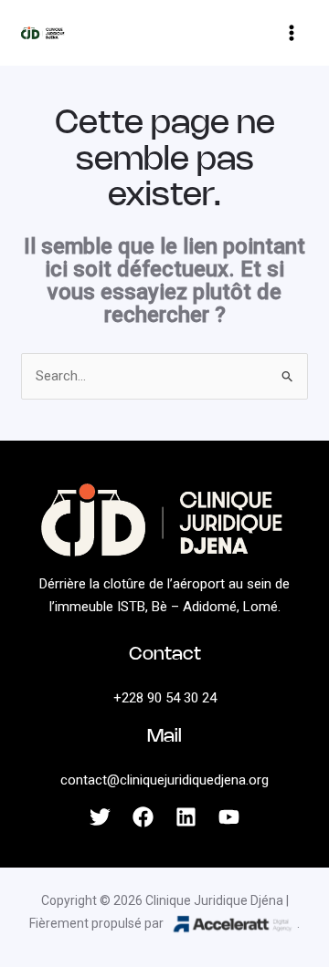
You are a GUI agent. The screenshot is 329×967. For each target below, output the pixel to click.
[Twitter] (100, 816)
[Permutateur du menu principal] (292, 33)
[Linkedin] (185, 816)
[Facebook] (143, 816)
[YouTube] (228, 816)
